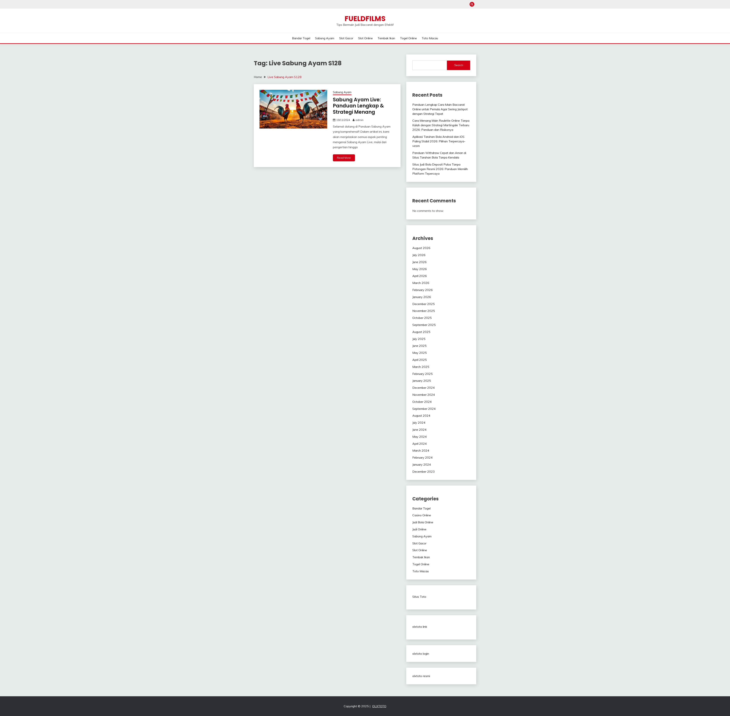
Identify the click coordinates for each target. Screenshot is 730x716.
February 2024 (422, 457)
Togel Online (408, 38)
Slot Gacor (346, 38)
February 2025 (422, 374)
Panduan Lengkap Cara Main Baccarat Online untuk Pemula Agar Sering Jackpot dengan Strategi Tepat (440, 109)
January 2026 (421, 297)
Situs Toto (419, 597)
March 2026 (420, 283)
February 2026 (422, 290)
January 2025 (421, 380)
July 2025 (418, 339)
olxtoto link (419, 626)
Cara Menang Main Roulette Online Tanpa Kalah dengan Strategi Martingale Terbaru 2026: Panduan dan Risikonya (440, 125)
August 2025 (421, 332)
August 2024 (421, 415)
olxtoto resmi (421, 676)
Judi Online (419, 529)
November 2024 (423, 395)
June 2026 (419, 262)
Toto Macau (430, 38)
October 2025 (422, 318)
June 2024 (419, 429)
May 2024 (419, 436)
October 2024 (422, 402)
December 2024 (423, 388)
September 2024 (424, 409)
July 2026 (418, 255)
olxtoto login (420, 653)
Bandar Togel (301, 38)
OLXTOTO (379, 706)
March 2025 (420, 367)
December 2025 (423, 304)
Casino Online (421, 515)
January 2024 (421, 464)
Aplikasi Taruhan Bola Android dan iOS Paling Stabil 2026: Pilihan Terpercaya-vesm (438, 141)
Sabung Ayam (324, 38)
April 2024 (419, 444)
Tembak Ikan (386, 38)
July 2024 (418, 422)
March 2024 (420, 450)
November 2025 (423, 311)
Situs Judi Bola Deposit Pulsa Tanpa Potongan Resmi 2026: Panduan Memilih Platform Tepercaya (440, 168)
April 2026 (419, 276)
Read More (344, 157)
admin (359, 120)
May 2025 (419, 353)
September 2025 (424, 325)
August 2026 (421, 248)
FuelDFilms (365, 19)
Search (458, 65)
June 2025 (419, 346)
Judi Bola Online (422, 522)
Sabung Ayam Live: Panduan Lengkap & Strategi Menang (358, 105)
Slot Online (365, 38)
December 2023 (423, 471)
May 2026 (419, 269)
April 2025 (419, 360)
